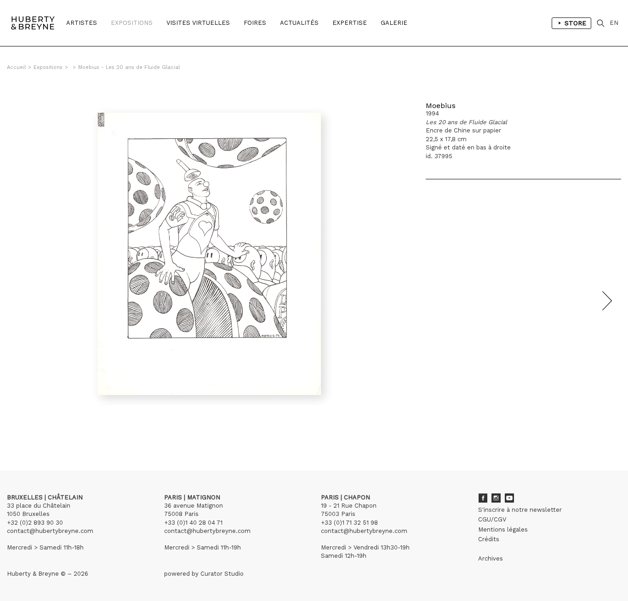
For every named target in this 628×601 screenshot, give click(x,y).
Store (575, 23)
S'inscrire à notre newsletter (520, 509)
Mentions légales (503, 529)
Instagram (496, 498)
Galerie (394, 22)
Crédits (488, 539)
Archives (490, 558)
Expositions (132, 22)
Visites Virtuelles (198, 22)
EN (614, 22)
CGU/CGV (492, 519)
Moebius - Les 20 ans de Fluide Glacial (129, 67)
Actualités (299, 22)
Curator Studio (222, 573)
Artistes (81, 22)
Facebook (482, 498)
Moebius (441, 105)
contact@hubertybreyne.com (50, 530)
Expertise (349, 22)
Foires (255, 22)
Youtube (509, 498)
